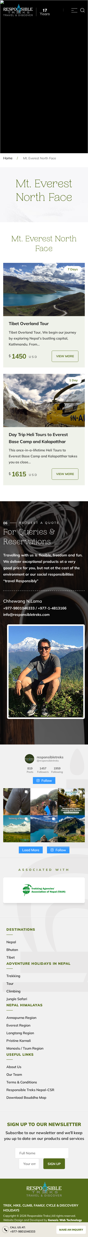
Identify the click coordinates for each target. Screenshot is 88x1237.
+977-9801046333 (22, 1231)
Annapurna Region (21, 1017)
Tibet (10, 957)
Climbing (13, 991)
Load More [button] (30, 850)
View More (65, 356)
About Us (13, 1067)
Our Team (14, 1074)
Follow (46, 780)
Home (8, 158)
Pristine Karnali (18, 1040)
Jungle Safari (16, 999)
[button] (16, 801)
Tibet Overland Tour (29, 323)
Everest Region (18, 1025)
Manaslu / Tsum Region (24, 1048)
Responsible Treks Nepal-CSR (30, 1090)
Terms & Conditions (21, 1082)
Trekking (13, 976)
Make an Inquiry (71, 1229)
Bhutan (12, 950)
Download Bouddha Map (26, 1097)
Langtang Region (20, 1033)
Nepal (11, 942)
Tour (9, 983)
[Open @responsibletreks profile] (29, 758)
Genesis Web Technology (65, 1220)
